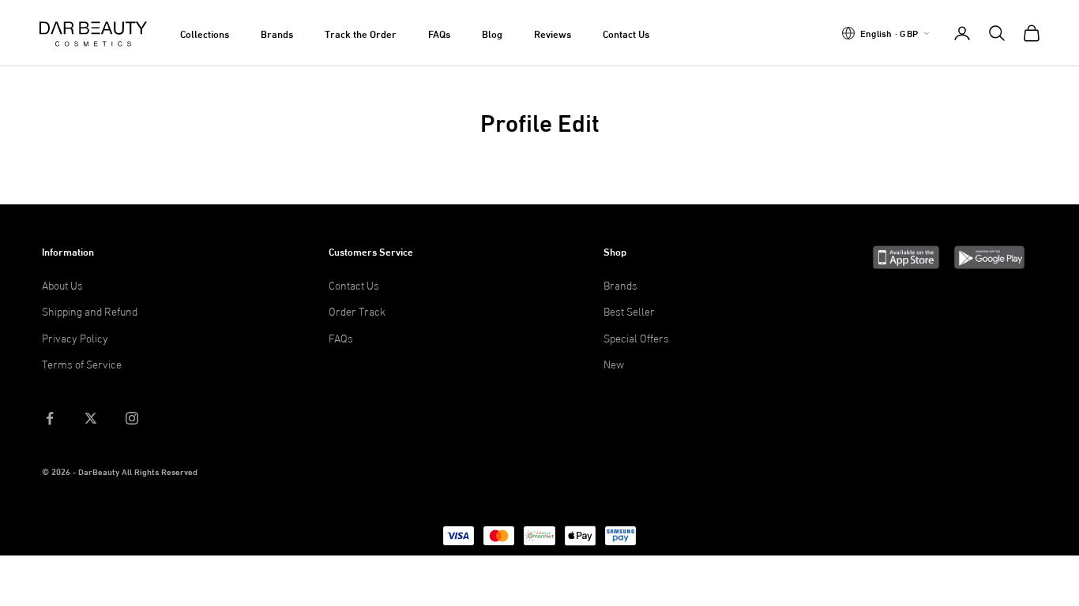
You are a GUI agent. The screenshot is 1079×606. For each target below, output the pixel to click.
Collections (204, 33)
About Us (62, 284)
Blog (492, 33)
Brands (277, 33)
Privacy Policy (75, 337)
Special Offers (636, 337)
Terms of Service (82, 363)
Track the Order (361, 33)
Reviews (552, 33)
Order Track (357, 310)
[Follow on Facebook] (50, 418)
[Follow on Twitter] (91, 418)
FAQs (439, 33)
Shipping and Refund (89, 310)
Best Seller (629, 310)
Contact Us (626, 33)
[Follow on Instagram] (132, 418)
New (613, 363)
